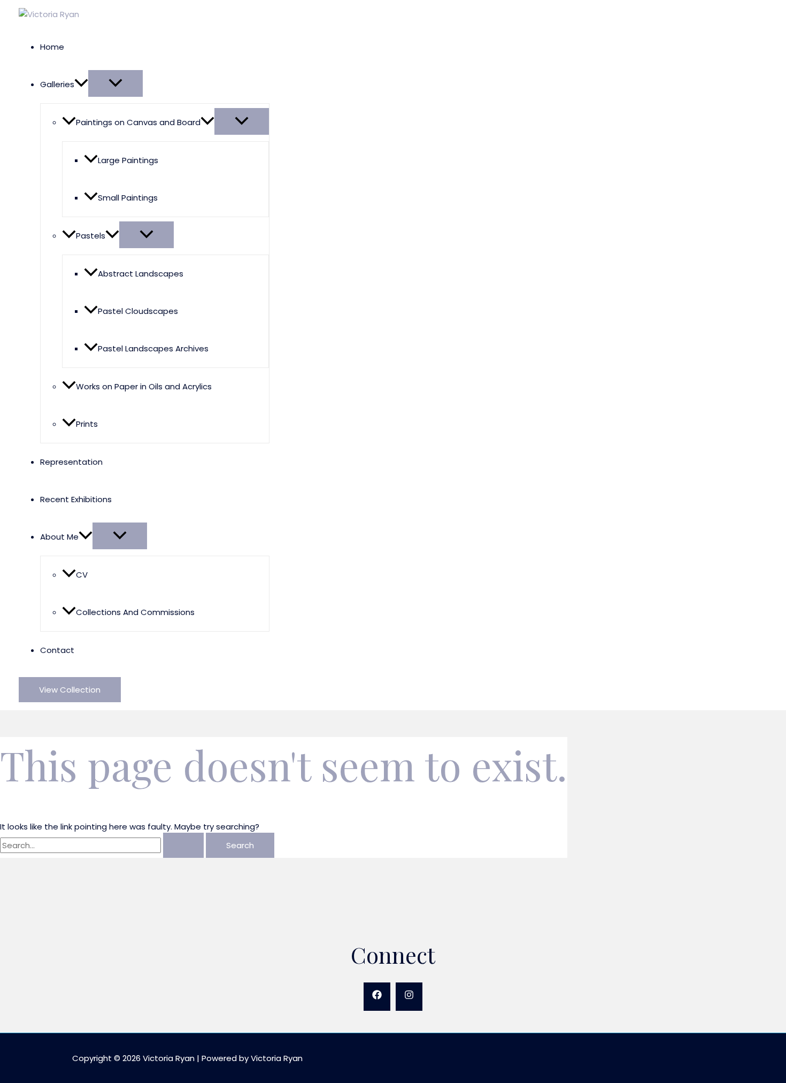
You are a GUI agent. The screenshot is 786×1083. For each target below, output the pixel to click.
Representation (71, 461)
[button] (81, 84)
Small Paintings (128, 197)
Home (52, 46)
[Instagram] (409, 996)
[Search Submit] (183, 845)
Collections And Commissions (135, 612)
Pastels (90, 235)
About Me (59, 536)
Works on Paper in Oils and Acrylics (144, 386)
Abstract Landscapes (140, 273)
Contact (57, 650)
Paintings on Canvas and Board (138, 122)
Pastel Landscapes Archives (153, 348)
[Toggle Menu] (115, 83)
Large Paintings (128, 160)
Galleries (57, 84)
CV (82, 574)
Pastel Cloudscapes (138, 311)
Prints (87, 423)
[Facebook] (377, 996)
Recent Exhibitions (76, 499)
